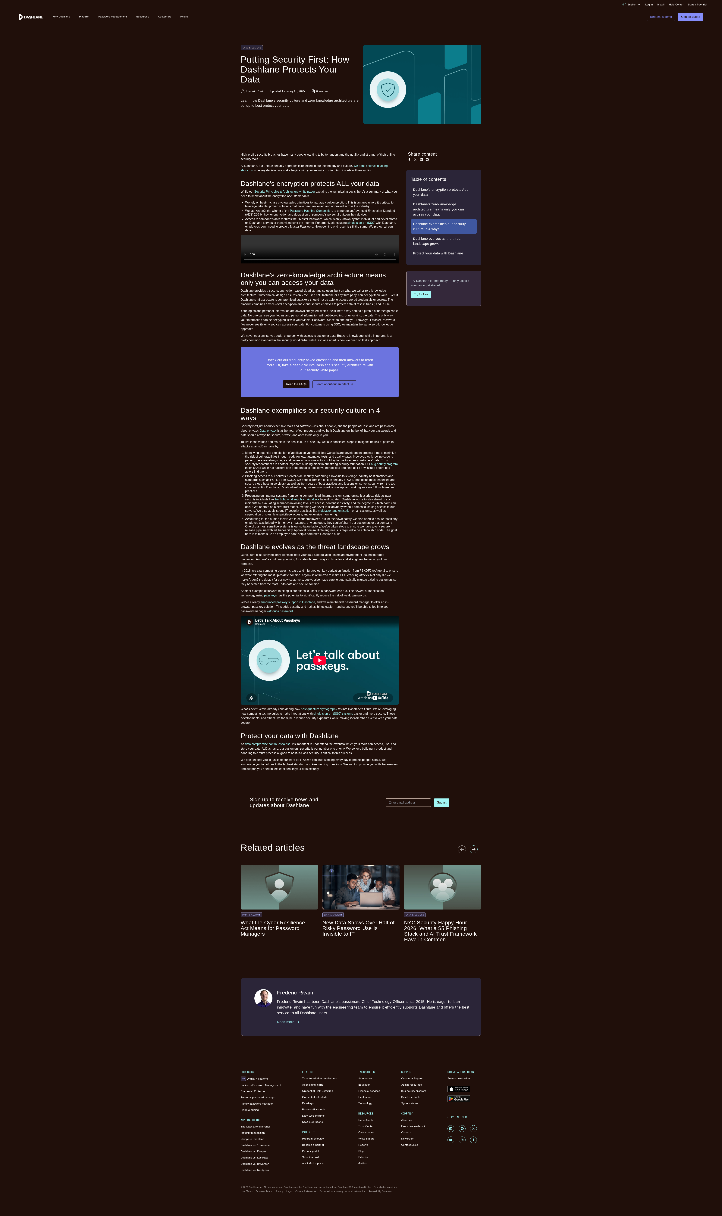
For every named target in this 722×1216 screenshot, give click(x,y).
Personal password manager (258, 1097)
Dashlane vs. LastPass (254, 1157)
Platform (84, 16)
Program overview (313, 1138)
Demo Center (366, 1119)
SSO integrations (312, 1121)
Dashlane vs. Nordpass (255, 1169)
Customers (164, 16)
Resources (142, 16)
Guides (362, 1163)
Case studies (366, 1132)
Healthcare (365, 1097)
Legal (289, 1191)
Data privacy (268, 430)
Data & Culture (252, 47)
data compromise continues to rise (267, 744)
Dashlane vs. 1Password (256, 1145)
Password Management (112, 16)
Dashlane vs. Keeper (253, 1151)
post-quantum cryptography (319, 709)
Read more (285, 1022)
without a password (280, 611)
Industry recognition (253, 1132)
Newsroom (407, 1138)
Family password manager (257, 1103)
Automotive (365, 1078)
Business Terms (264, 1191)
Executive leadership (413, 1126)
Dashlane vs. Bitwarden (255, 1163)
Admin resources (411, 1084)
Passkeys (308, 1103)
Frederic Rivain (255, 91)
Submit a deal (310, 1157)
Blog (361, 1150)
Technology (365, 1103)
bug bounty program (384, 464)
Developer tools (410, 1097)
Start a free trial (697, 4)
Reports (363, 1144)
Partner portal (310, 1150)
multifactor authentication (334, 510)
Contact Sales (409, 1144)
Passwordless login (313, 1109)
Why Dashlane (61, 16)
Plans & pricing (250, 1109)
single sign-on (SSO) (361, 222)
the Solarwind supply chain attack (297, 499)
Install (660, 4)
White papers (366, 1138)
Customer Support (412, 1078)
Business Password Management (261, 1085)
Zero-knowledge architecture (319, 1078)
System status (409, 1103)
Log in (649, 4)
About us (406, 1119)
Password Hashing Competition (311, 210)
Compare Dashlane (252, 1138)
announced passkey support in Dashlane (288, 602)
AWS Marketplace (313, 1163)
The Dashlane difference (256, 1126)
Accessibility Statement (381, 1191)
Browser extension (458, 1078)
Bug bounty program (413, 1090)
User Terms (247, 1191)
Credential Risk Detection (317, 1090)
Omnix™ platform (255, 1078)
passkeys (270, 595)
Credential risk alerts (314, 1097)
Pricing (184, 16)
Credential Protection (253, 1091)
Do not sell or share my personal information (342, 1191)
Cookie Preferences (305, 1191)
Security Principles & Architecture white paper (284, 191)
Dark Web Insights (313, 1115)
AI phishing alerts (312, 1084)
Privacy (279, 1191)
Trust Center (366, 1126)
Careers (406, 1132)
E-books (363, 1157)
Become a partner (313, 1144)
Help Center (676, 4)
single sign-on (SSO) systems (333, 713)
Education (364, 1084)
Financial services (369, 1090)
